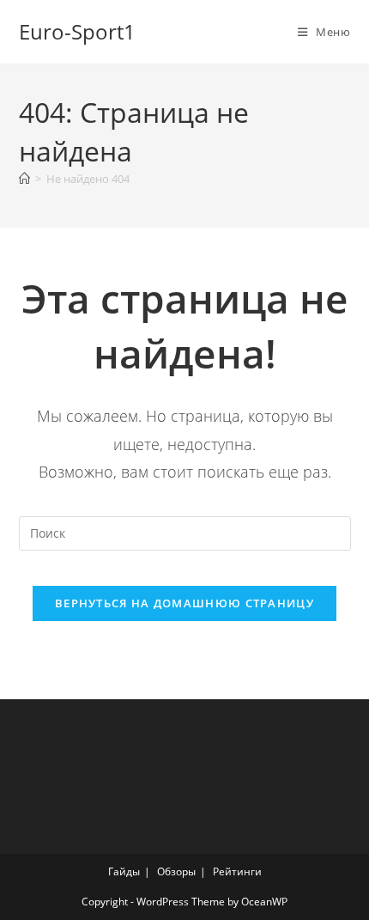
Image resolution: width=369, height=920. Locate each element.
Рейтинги (237, 871)
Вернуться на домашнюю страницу (184, 603)
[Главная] (24, 178)
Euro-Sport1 (77, 31)
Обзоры (176, 871)
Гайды (124, 871)
